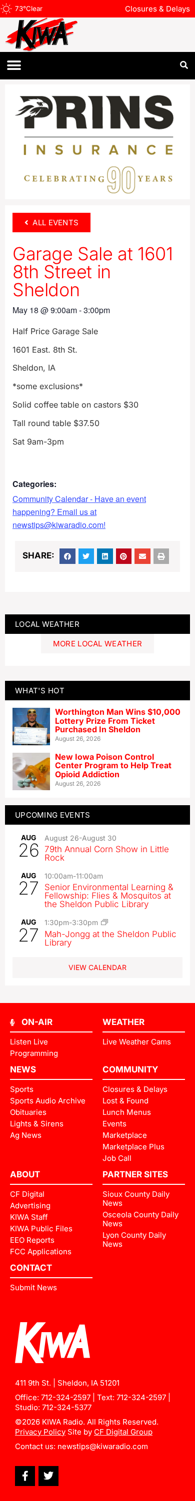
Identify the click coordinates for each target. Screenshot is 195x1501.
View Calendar (97, 967)
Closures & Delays (157, 8)
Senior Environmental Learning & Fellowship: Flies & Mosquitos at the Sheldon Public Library (109, 895)
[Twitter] (48, 1476)
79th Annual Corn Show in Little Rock (106, 853)
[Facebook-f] (25, 1476)
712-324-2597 (65, 1397)
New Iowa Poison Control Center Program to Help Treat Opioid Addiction (113, 765)
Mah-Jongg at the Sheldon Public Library (110, 938)
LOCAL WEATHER (47, 624)
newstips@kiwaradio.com (103, 1446)
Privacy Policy (40, 1432)
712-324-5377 (67, 1407)
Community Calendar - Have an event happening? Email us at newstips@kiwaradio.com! (79, 511)
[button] (13, 65)
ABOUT (25, 1174)
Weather (123, 1022)
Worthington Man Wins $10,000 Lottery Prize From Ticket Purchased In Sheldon (117, 720)
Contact (31, 1268)
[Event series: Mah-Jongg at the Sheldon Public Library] (104, 922)
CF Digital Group (123, 1432)
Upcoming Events (52, 815)
